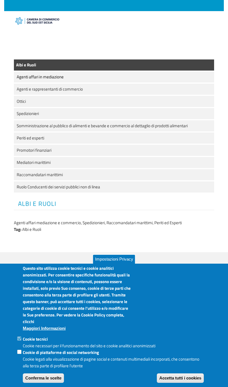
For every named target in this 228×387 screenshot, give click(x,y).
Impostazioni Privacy (114, 259)
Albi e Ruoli (26, 65)
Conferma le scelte (43, 378)
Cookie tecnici (35, 339)
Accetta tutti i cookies (180, 378)
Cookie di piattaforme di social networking (61, 352)
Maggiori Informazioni (44, 328)
